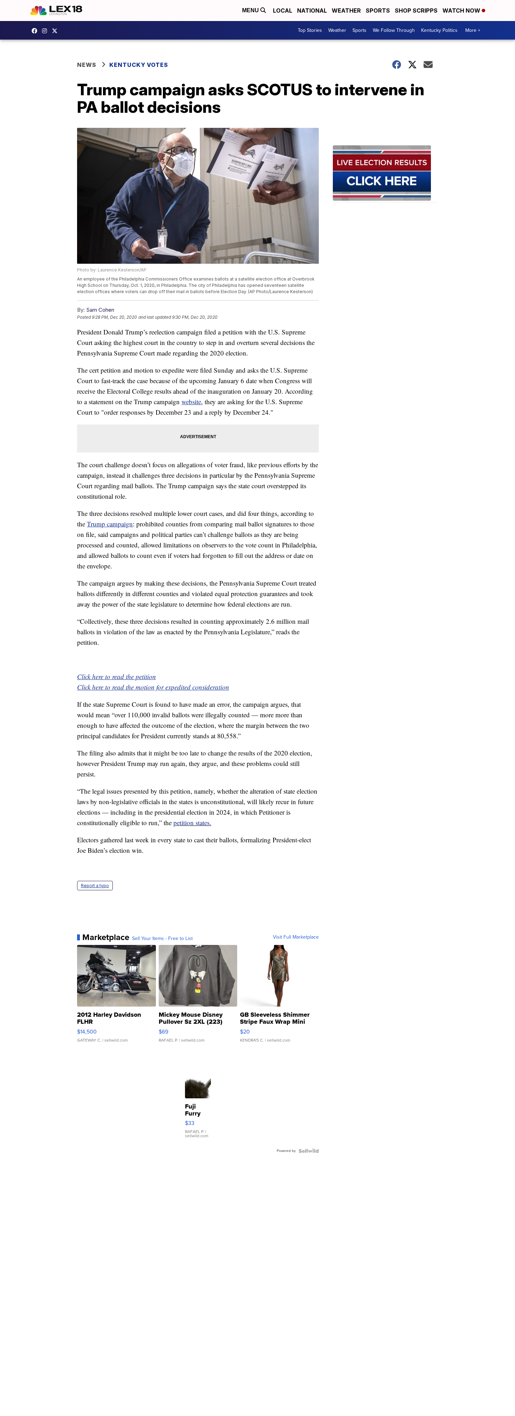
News (86, 64)
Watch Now (462, 10)
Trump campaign (110, 523)
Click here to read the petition (116, 676)
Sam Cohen (100, 309)
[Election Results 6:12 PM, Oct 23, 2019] (385, 173)
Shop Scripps (416, 10)
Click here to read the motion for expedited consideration (153, 687)
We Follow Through (394, 30)
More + (472, 30)
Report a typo (95, 885)
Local (282, 10)
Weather (346, 10)
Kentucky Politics (439, 30)
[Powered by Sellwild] (308, 1150)
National (312, 10)
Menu (251, 10)
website (191, 401)
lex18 (36, 31)
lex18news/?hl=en (46, 31)
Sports (378, 10)
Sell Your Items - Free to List (162, 938)
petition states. (192, 822)
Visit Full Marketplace (296, 937)
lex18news (56, 31)
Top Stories (310, 30)
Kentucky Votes (138, 64)
